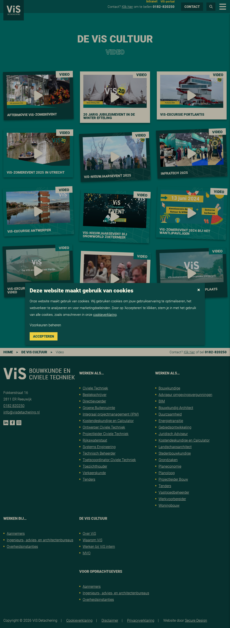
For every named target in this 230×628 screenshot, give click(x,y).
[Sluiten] (198, 290)
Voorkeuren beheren (45, 325)
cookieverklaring (105, 314)
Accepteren (43, 336)
